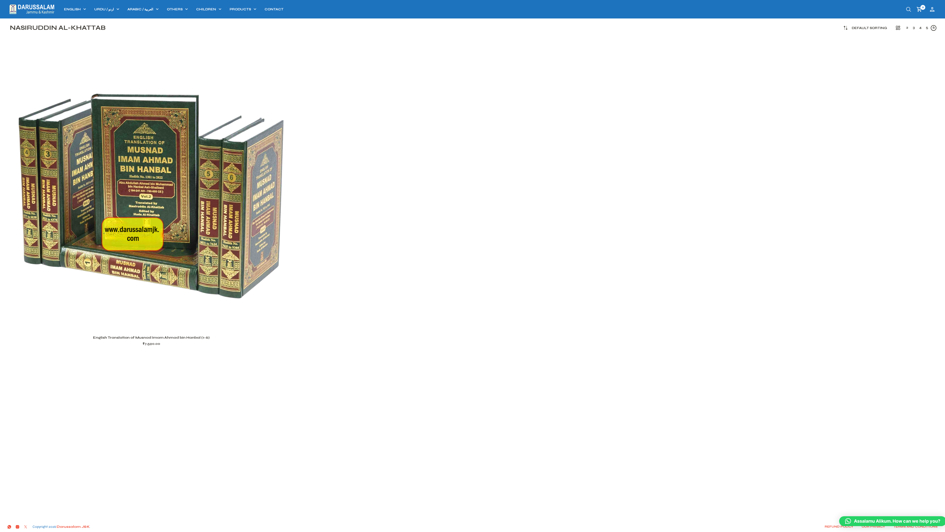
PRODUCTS (240, 9)
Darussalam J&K (73, 527)
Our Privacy (873, 526)
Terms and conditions (915, 526)
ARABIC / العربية (140, 9)
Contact (274, 9)
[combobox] (869, 28)
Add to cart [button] (158, 324)
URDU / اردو (104, 9)
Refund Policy (839, 526)
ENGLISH (72, 9)
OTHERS (175, 9)
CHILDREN (206, 9)
